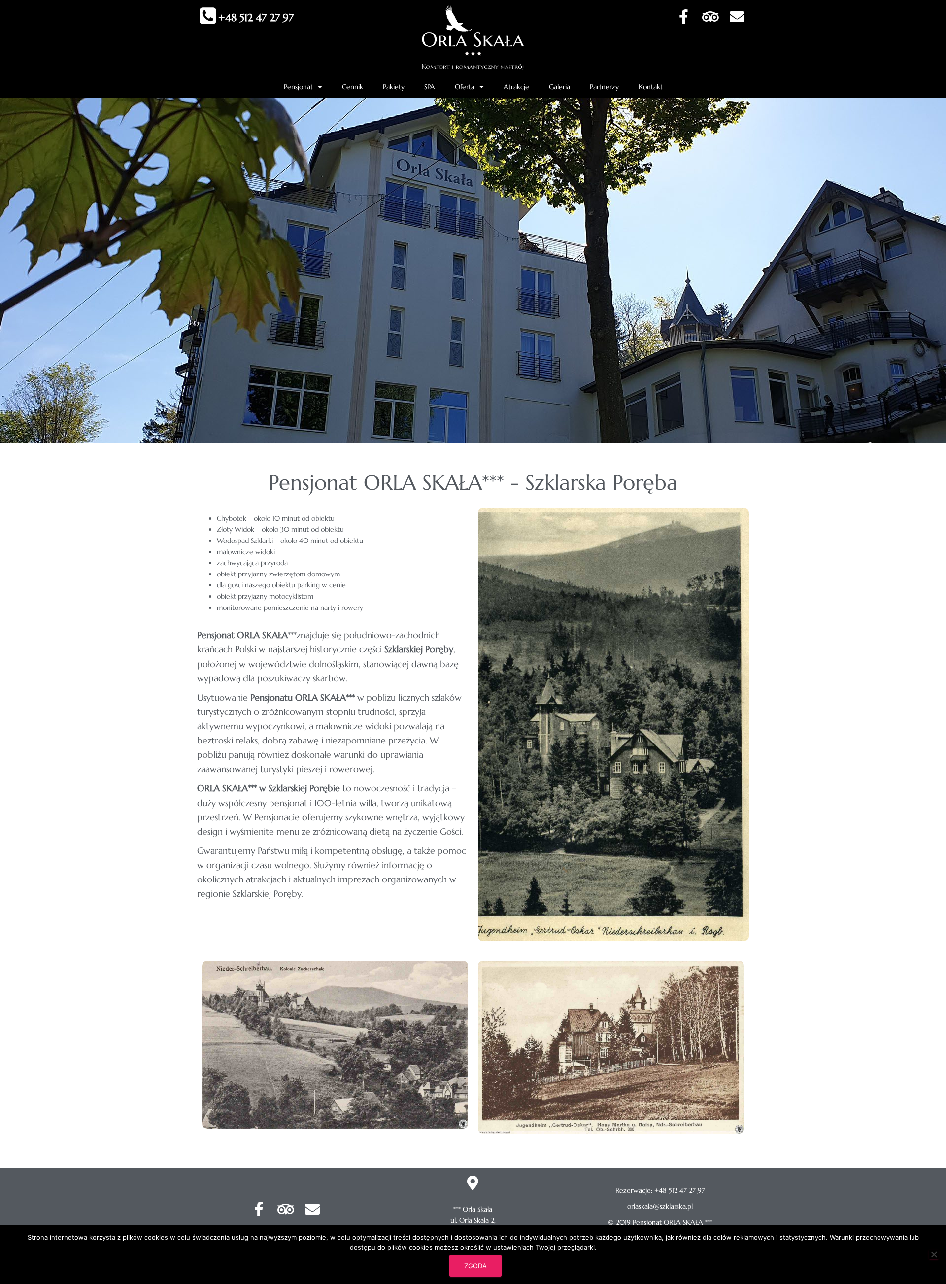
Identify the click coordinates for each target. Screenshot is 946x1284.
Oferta (464, 86)
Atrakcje (516, 86)
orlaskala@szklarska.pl (660, 1206)
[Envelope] (737, 17)
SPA (429, 86)
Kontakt (651, 86)
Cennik (352, 86)
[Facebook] (684, 17)
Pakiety (394, 86)
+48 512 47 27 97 (256, 17)
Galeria (559, 86)
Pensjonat (298, 86)
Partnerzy (604, 86)
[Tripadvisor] (710, 17)
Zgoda (475, 1266)
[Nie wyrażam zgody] (934, 1254)
